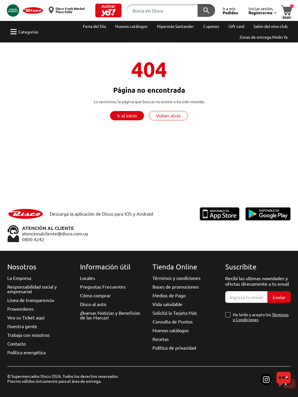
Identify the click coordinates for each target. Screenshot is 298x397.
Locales (87, 278)
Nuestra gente (22, 326)
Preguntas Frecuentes (103, 286)
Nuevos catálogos (170, 330)
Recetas (160, 339)
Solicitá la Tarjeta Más (174, 312)
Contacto (16, 343)
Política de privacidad (174, 347)
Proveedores (20, 308)
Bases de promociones (175, 286)
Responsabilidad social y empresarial (32, 289)
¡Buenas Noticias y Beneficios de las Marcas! (110, 315)
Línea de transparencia (30, 300)
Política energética (26, 352)
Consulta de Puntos (172, 321)
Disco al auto (93, 304)
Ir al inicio (127, 115)
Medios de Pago (169, 295)
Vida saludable (167, 304)
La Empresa (19, 278)
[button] (108, 10)
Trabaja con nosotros (28, 334)
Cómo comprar (95, 295)
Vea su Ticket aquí (26, 317)
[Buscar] (206, 10)
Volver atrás (168, 115)
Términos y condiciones (176, 278)
